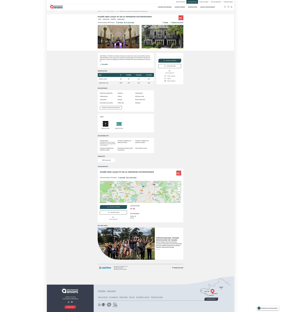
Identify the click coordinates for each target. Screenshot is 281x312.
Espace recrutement (103, 297)
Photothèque (102, 291)
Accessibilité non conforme (143, 297)
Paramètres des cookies (157, 297)
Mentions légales (124, 297)
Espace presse (111, 291)
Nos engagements (113, 297)
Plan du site (132, 297)
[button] (225, 7)
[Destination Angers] (56, 6)
